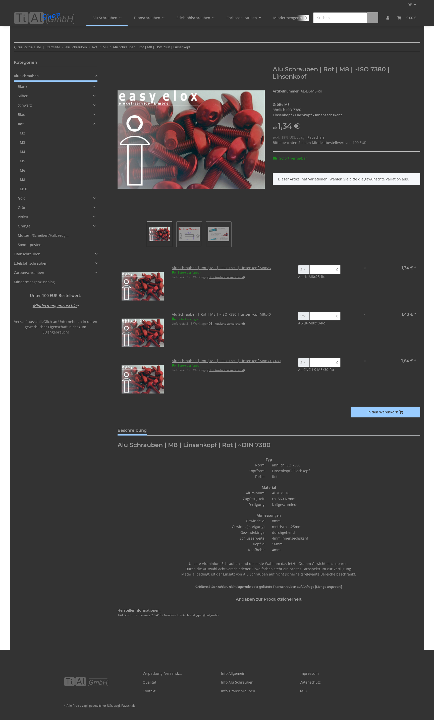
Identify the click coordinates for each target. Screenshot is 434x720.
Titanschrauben (27, 254)
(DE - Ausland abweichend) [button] (226, 277)
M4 (22, 151)
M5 (22, 161)
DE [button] (409, 4)
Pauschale (315, 137)
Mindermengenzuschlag (34, 281)
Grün (22, 207)
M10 (23, 188)
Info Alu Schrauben (237, 682)
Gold (22, 198)
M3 (22, 142)
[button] (387, 17)
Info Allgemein (233, 673)
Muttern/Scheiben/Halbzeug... (43, 235)
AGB (303, 691)
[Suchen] (372, 17)
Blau (21, 114)
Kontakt (149, 691)
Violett (23, 216)
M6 (22, 170)
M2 (22, 133)
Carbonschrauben (29, 272)
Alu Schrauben (26, 75)
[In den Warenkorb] (122, 63)
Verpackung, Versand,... (162, 673)
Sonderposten (29, 244)
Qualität (149, 682)
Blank (22, 86)
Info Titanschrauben (238, 691)
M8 (22, 179)
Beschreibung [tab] (132, 430)
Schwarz (25, 105)
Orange (24, 226)
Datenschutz (310, 682)
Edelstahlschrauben (30, 263)
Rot (21, 123)
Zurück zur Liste (29, 47)
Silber (23, 95)
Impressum (309, 673)
